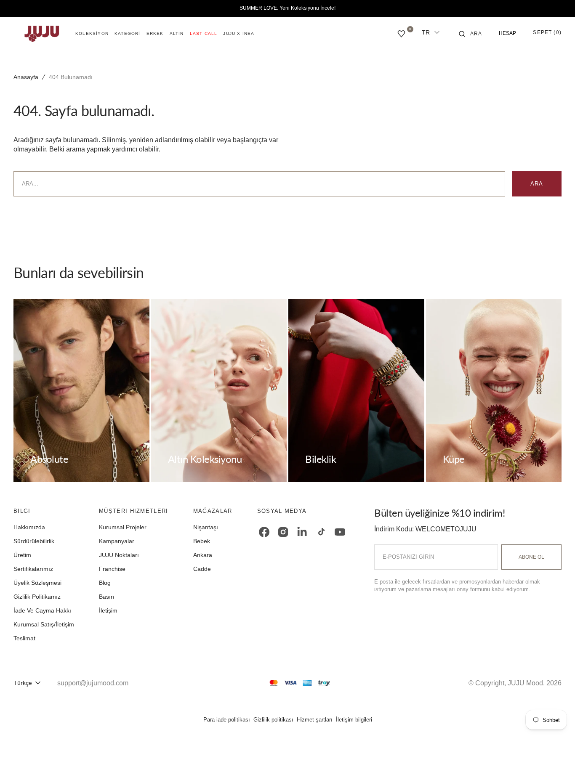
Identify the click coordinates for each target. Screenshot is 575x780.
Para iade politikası (226, 719)
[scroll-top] (555, 760)
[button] (470, 33)
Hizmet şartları (315, 719)
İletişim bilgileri (354, 719)
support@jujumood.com (92, 683)
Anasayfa (25, 77)
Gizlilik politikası (273, 719)
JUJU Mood (525, 683)
